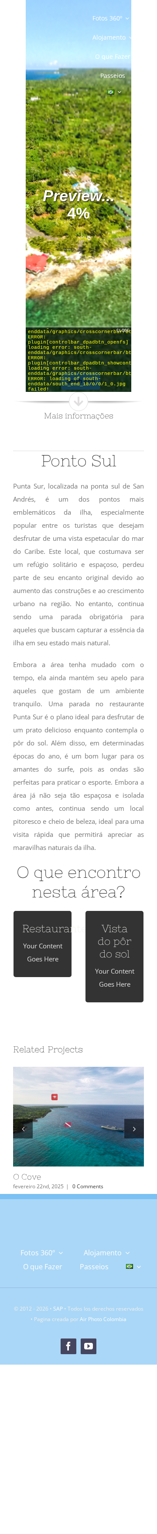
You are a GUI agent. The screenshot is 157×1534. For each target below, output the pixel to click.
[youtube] (88, 1346)
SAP (58, 1308)
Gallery (94, 1116)
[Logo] (44, 48)
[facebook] (68, 1346)
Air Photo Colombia (103, 1319)
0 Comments (87, 1186)
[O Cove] (78, 1117)
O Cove (64, 1116)
